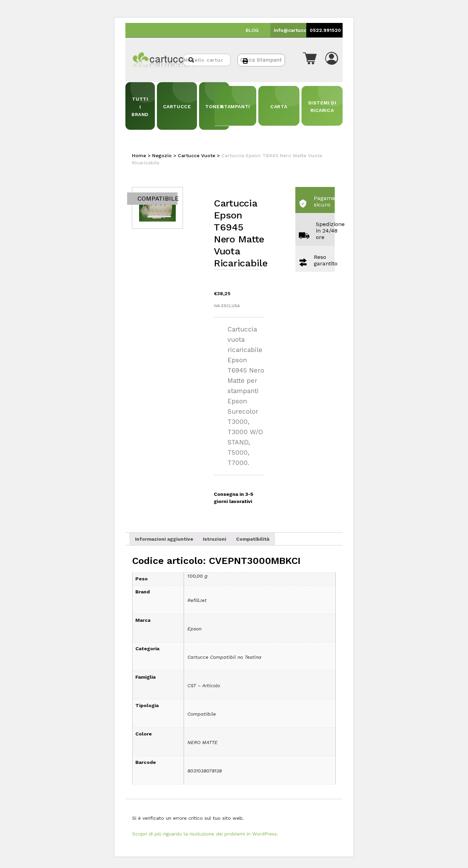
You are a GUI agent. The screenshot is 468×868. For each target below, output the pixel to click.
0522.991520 (325, 30)
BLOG (252, 30)
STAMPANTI (235, 106)
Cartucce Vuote (196, 155)
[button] (310, 60)
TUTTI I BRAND (140, 106)
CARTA (278, 106)
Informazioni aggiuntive (164, 539)
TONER (214, 106)
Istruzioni (214, 539)
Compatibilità (252, 539)
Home (139, 155)
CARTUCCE (177, 106)
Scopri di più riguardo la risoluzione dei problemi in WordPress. (205, 833)
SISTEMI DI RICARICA (322, 106)
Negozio (162, 155)
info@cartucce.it (294, 30)
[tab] (164, 539)
